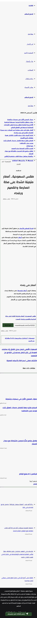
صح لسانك (29, 146)
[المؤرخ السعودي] (30, 24)
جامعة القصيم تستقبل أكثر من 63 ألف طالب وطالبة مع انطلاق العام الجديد (18, 529)
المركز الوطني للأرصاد (26, 228)
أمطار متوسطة (22, 291)
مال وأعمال (29, 61)
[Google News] (30, 334)
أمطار (20, 237)
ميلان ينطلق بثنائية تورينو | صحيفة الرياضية (18, 122)
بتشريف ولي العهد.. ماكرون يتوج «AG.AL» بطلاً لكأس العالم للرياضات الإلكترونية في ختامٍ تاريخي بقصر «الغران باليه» (17, 554)
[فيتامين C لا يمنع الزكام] (18, 460)
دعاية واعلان (29, 78)
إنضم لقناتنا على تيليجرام (16, 614)
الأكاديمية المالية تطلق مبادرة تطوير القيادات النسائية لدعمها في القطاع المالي (18, 126)
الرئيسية (8, 161)
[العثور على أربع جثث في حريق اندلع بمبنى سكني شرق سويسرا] (16, 569)
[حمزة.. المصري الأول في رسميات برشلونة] (18, 385)
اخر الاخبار (30, 44)
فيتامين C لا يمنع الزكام (28, 473)
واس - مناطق (6, 199)
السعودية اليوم (28, 53)
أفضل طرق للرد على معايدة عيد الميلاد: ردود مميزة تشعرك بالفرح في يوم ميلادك (16, 131)
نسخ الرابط (8, 325)
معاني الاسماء (29, 87)
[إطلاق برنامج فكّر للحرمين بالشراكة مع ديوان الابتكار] (18, 427)
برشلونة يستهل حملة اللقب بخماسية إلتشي (18, 156)
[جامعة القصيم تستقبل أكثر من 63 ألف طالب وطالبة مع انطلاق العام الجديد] (16, 519)
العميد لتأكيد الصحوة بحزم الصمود (22, 148)
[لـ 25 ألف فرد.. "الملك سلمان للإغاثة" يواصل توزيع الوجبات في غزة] (16, 496)
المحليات (30, 70)
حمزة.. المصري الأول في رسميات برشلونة (20, 119)
